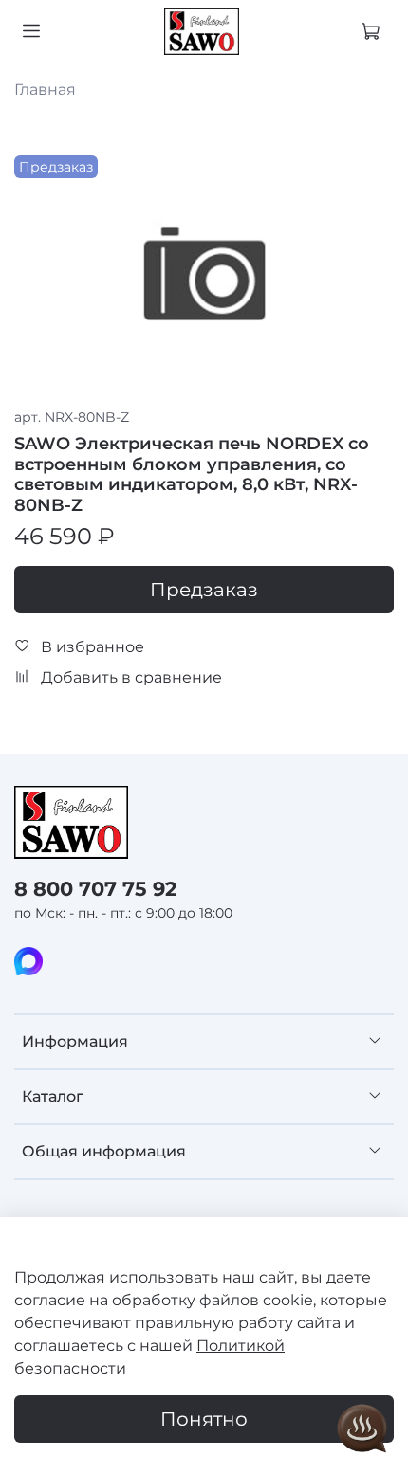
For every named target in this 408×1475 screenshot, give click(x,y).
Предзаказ (204, 589)
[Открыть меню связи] (362, 1429)
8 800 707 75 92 (95, 889)
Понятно (204, 1419)
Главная (45, 90)
